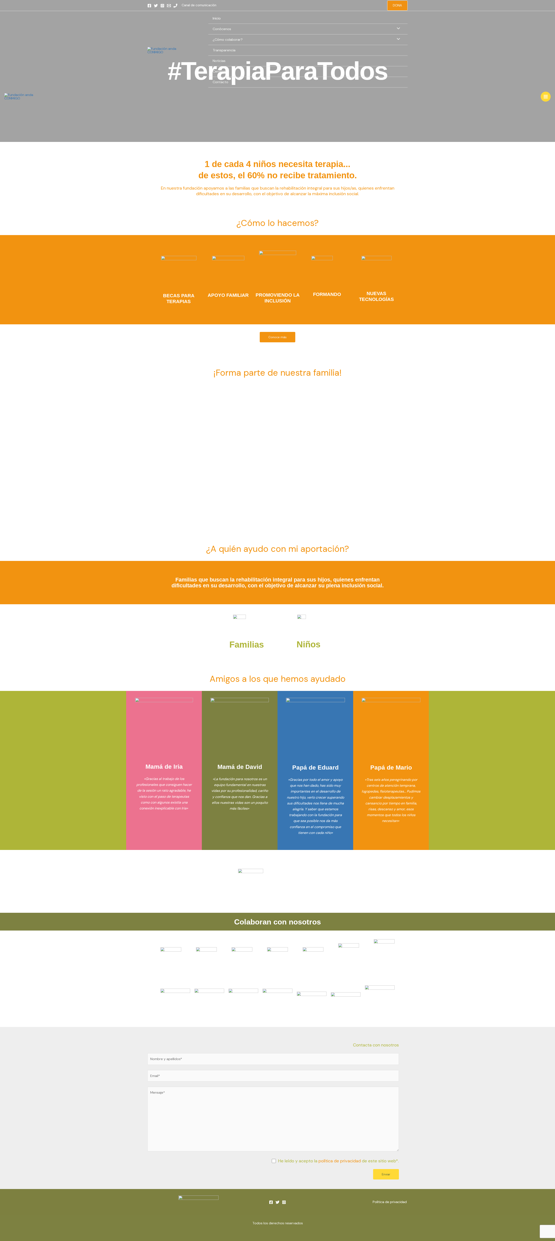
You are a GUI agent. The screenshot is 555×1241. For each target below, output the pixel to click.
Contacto (220, 82)
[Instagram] (162, 6)
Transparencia (224, 50)
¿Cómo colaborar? (228, 39)
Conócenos (222, 29)
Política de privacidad (390, 1202)
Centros (219, 71)
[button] (397, 5)
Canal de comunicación (199, 5)
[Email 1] (169, 6)
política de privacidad (339, 1161)
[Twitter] (156, 6)
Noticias (219, 60)
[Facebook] (149, 6)
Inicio (217, 18)
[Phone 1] (175, 6)
